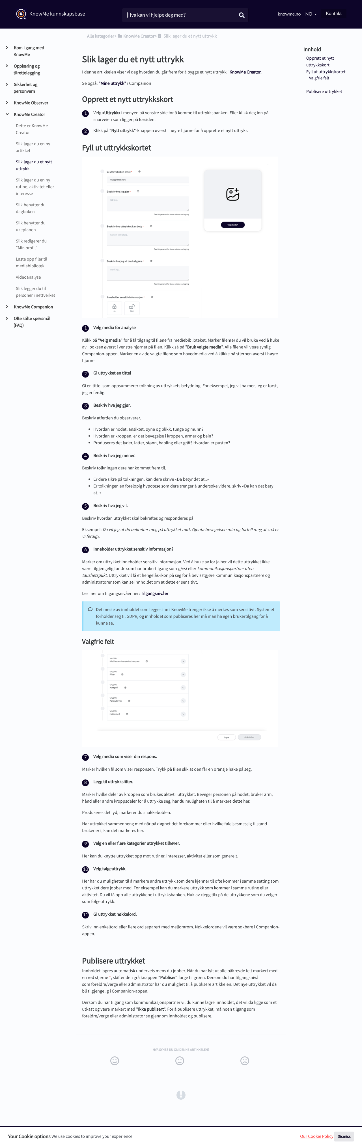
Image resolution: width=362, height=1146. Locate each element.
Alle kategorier (100, 36)
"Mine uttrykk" (112, 83)
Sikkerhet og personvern (25, 88)
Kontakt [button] (334, 13)
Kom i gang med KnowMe (29, 51)
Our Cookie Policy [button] (316, 1136)
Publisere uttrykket (324, 91)
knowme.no (289, 14)
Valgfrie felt (319, 78)
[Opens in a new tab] (181, 1095)
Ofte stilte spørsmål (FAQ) (32, 322)
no (309, 14)
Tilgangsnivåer (154, 593)
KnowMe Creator (29, 114)
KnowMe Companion (33, 307)
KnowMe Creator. (245, 72)
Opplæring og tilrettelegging (27, 69)
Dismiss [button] (344, 1136)
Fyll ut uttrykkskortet (326, 72)
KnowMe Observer (31, 103)
